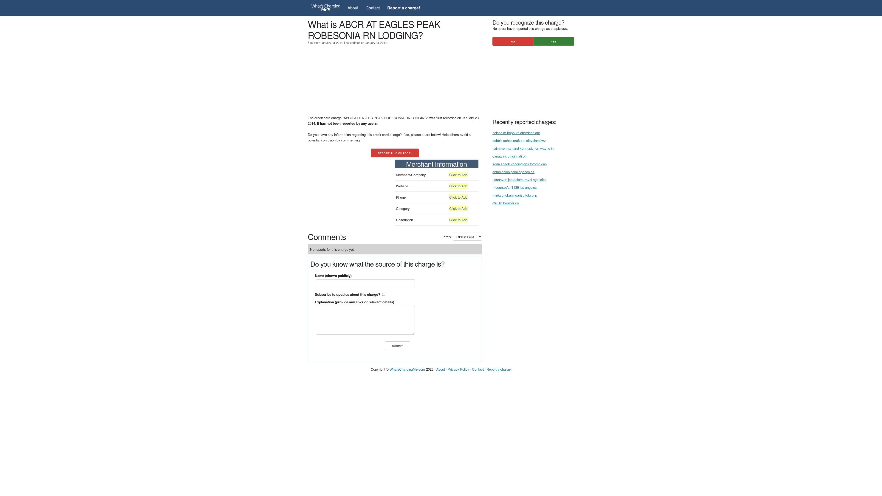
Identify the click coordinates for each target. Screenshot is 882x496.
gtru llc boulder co (505, 202)
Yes (554, 41)
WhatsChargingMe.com (407, 369)
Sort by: (448, 236)
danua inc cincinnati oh (509, 156)
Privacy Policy (458, 369)
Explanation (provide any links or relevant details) (354, 301)
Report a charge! (499, 369)
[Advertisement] (395, 83)
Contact (373, 8)
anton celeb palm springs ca (513, 171)
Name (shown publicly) (333, 275)
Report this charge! (395, 153)
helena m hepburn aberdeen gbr (516, 132)
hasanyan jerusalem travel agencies (519, 179)
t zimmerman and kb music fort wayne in (523, 148)
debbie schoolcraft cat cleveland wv (519, 140)
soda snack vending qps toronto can (519, 163)
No (513, 41)
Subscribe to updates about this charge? (347, 294)
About (353, 8)
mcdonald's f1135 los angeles (514, 187)
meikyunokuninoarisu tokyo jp (514, 195)
